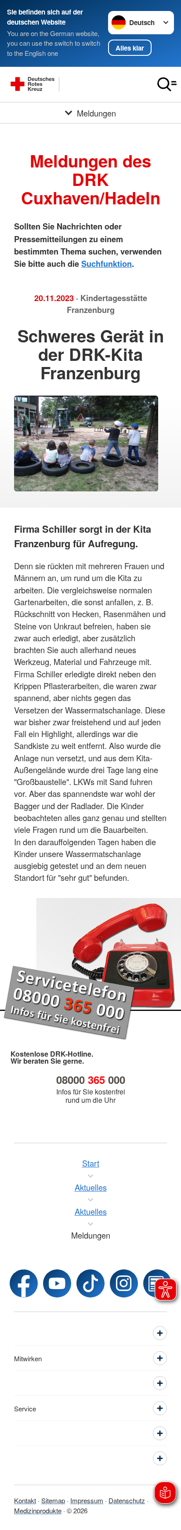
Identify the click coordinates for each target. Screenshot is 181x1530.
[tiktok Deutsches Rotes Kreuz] (90, 1283)
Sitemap (53, 1500)
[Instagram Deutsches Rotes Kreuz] (124, 1283)
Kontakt (25, 1500)
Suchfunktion (106, 263)
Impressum (86, 1500)
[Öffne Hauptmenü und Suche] (166, 84)
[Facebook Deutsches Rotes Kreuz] (24, 1283)
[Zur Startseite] (76, 84)
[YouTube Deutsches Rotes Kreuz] (57, 1283)
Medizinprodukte (38, 1510)
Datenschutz (127, 1500)
